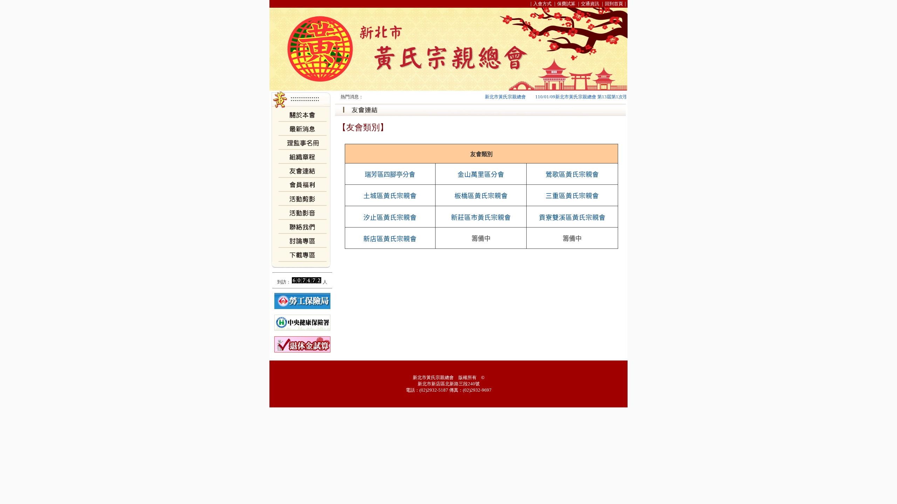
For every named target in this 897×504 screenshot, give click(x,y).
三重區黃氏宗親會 (572, 196)
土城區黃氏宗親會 (390, 196)
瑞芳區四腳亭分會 (390, 174)
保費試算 (566, 3)
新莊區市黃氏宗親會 (481, 217)
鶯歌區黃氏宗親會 (572, 174)
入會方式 (542, 3)
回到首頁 (614, 3)
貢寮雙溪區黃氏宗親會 (572, 217)
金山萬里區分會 (481, 174)
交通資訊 (590, 3)
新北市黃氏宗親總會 (495, 96)
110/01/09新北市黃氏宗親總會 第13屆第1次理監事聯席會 (582, 96)
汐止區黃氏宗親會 (390, 217)
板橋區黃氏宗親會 (481, 196)
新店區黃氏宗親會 (390, 239)
